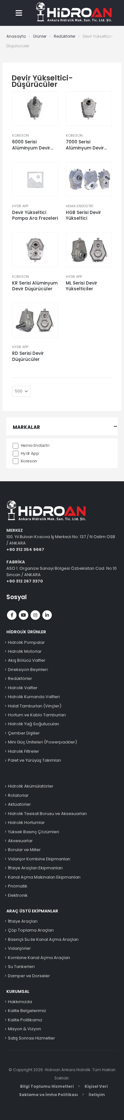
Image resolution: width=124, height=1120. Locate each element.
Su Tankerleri (21, 967)
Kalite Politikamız (25, 1020)
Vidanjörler (19, 948)
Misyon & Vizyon (24, 1029)
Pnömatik (17, 886)
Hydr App (20, 206)
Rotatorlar (18, 795)
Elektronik (18, 895)
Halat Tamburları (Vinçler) (34, 706)
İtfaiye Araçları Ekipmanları (35, 868)
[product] (35, 109)
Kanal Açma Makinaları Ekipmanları (44, 877)
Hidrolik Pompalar (26, 642)
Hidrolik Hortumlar (26, 822)
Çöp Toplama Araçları (31, 930)
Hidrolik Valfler (23, 688)
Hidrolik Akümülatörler (30, 786)
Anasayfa (16, 36)
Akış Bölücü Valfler (26, 660)
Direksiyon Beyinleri (28, 670)
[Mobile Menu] (20, 12)
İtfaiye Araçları (23, 921)
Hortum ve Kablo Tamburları (37, 715)
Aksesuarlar (20, 841)
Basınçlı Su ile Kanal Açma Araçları (43, 939)
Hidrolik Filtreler (23, 751)
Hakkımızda (20, 1002)
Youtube (23, 615)
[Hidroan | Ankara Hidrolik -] (74, 13)
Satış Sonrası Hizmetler (31, 1038)
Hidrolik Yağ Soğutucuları (33, 724)
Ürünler (39, 36)
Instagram (35, 615)
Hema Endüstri (79, 206)
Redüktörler (64, 36)
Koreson (20, 135)
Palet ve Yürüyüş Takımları (34, 760)
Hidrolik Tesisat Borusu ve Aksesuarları (47, 814)
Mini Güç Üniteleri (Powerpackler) (42, 742)
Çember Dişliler (24, 733)
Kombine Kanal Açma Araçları (39, 958)
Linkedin (47, 615)
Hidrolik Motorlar (25, 651)
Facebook (12, 615)
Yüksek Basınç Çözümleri (33, 832)
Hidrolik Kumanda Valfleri (34, 697)
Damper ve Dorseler (29, 976)
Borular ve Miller (24, 850)
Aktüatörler (19, 804)
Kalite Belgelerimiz (27, 1011)
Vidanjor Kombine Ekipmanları (39, 859)
